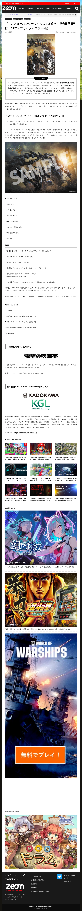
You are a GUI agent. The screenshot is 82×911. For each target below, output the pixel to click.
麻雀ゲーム (40, 8)
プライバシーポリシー (38, 876)
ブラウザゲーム (59, 8)
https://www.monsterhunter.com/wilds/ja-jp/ (20, 328)
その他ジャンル (50, 8)
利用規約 (34, 884)
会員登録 (67, 3)
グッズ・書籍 (9, 19)
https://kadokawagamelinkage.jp (25, 433)
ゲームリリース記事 (28, 15)
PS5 (22, 19)
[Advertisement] (41, 794)
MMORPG (21, 8)
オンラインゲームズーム (14, 15)
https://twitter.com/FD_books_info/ (30, 373)
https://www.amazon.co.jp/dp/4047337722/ (20, 316)
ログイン (74, 3)
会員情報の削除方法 (37, 880)
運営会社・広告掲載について (40, 891)
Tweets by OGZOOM (12, 811)
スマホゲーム (69, 8)
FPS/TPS (30, 8)
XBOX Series (27, 19)
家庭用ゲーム (16, 19)
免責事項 (34, 887)
